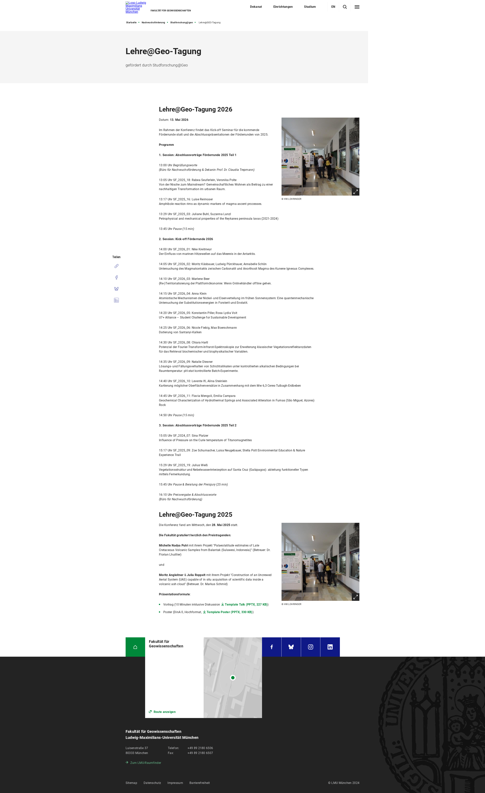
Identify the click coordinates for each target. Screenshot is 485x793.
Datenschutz (152, 783)
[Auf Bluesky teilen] (116, 288)
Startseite (131, 22)
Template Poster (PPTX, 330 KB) (230, 612)
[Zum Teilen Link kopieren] (116, 266)
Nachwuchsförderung (153, 22)
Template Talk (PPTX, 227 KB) (246, 604)
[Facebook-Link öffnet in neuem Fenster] (271, 647)
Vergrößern (355, 192)
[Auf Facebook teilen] (116, 277)
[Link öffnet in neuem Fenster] (203, 677)
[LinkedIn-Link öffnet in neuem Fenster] (330, 647)
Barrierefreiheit (199, 783)
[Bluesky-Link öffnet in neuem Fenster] (291, 647)
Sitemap (131, 783)
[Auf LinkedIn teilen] (116, 300)
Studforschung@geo (181, 22)
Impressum (175, 783)
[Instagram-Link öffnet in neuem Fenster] (310, 647)
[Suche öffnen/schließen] (345, 7)
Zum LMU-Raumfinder (145, 763)
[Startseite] (135, 647)
